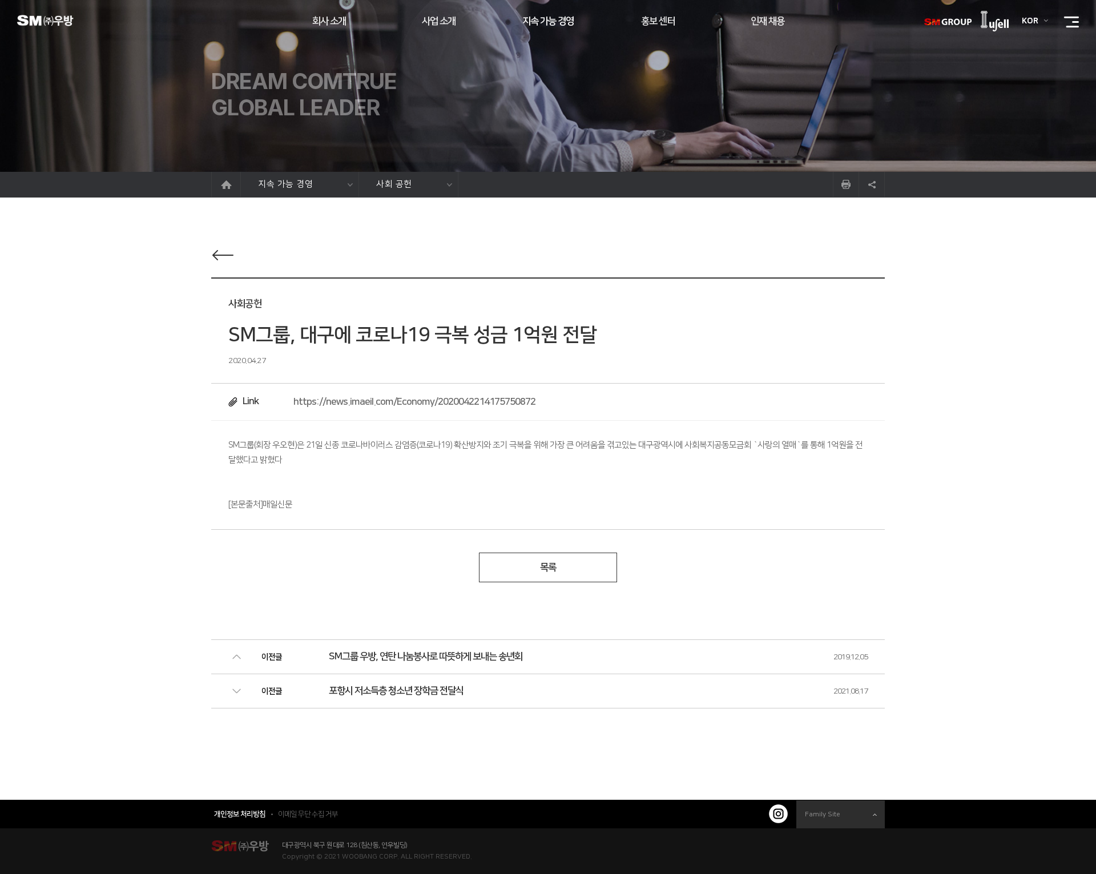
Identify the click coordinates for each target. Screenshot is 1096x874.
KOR (1030, 21)
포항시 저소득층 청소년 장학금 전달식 (396, 691)
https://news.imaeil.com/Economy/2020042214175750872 (414, 402)
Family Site (822, 814)
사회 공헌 (394, 184)
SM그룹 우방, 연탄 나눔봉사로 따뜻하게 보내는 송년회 (425, 656)
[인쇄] (846, 184)
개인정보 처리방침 (239, 814)
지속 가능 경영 (285, 184)
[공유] (871, 184)
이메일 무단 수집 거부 (308, 814)
